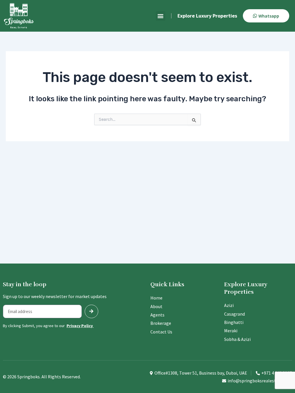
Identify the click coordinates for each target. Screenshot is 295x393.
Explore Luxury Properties (207, 15)
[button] (160, 16)
